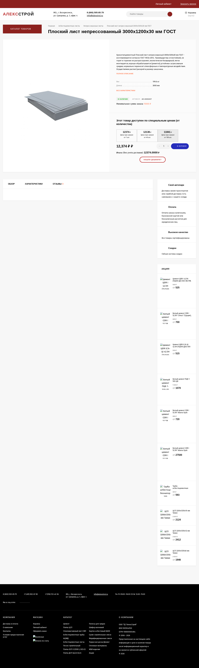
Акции (91, 653)
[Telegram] (111, 12)
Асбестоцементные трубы (73, 635)
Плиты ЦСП (67, 627)
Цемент (66, 624)
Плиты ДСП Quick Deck (72, 653)
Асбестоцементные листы (69, 26)
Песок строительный (71, 646)
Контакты (7, 631)
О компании (8, 627)
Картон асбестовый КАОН (99, 631)
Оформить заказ (40, 631)
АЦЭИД (65, 638)
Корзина (36, 624)
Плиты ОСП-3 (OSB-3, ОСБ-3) (74, 649)
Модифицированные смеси (100, 638)
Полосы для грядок (97, 624)
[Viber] (114, 12)
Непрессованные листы (93, 26)
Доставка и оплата (10, 624)
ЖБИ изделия (94, 649)
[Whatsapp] (108, 12)
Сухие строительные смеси (100, 635)
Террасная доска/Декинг (99, 642)
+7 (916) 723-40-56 (52, 594)
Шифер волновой (96, 627)
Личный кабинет (40, 627)
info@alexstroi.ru (95, 15)
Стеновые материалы (98, 646)
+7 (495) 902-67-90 (31, 594)
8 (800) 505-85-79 (95, 12)
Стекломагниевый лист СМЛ (74, 631)
